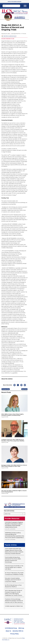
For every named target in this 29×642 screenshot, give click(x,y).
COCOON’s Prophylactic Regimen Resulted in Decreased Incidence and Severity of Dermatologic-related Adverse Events (14, 525)
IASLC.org (21, 628)
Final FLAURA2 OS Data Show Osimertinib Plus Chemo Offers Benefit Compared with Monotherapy (13, 560)
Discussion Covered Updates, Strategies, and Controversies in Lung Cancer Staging (13, 580)
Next (23, 389)
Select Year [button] (7, 513)
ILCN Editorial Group (11, 628)
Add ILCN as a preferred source (10, 36)
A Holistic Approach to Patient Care (14, 606)
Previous (4, 389)
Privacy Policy (14, 633)
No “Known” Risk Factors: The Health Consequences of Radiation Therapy (14, 573)
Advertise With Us (18, 631)
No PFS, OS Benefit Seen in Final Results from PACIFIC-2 (13, 586)
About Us (8, 631)
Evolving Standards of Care (7, 38)
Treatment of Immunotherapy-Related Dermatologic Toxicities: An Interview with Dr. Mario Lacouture (14, 600)
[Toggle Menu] (25, 5)
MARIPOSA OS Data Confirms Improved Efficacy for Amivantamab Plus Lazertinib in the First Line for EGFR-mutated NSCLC (14, 535)
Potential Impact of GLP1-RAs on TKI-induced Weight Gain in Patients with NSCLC (14, 567)
